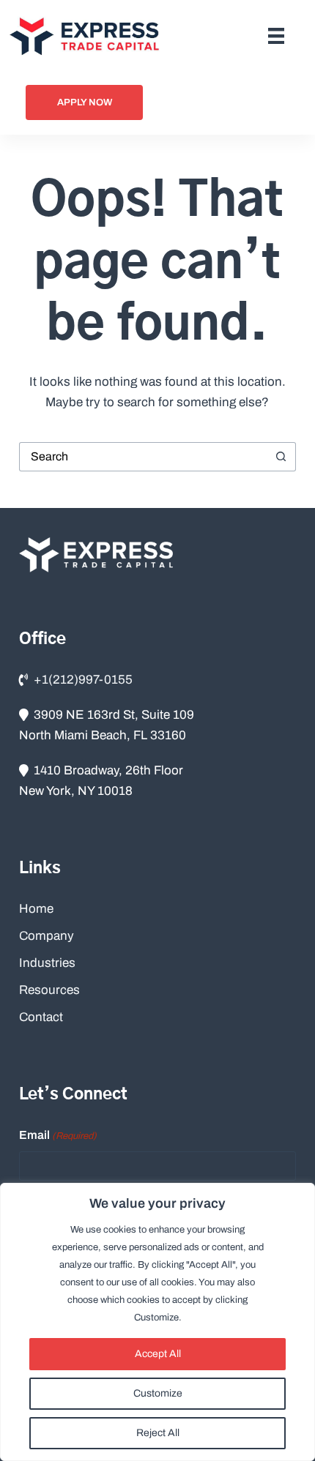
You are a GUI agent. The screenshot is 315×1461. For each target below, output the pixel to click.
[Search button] (281, 456)
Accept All (158, 1353)
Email (58, 1135)
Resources (49, 990)
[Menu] (276, 35)
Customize (157, 1393)
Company (46, 936)
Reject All (157, 1432)
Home (36, 909)
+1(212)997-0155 (83, 680)
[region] (157, 1322)
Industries (47, 963)
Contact (41, 1017)
